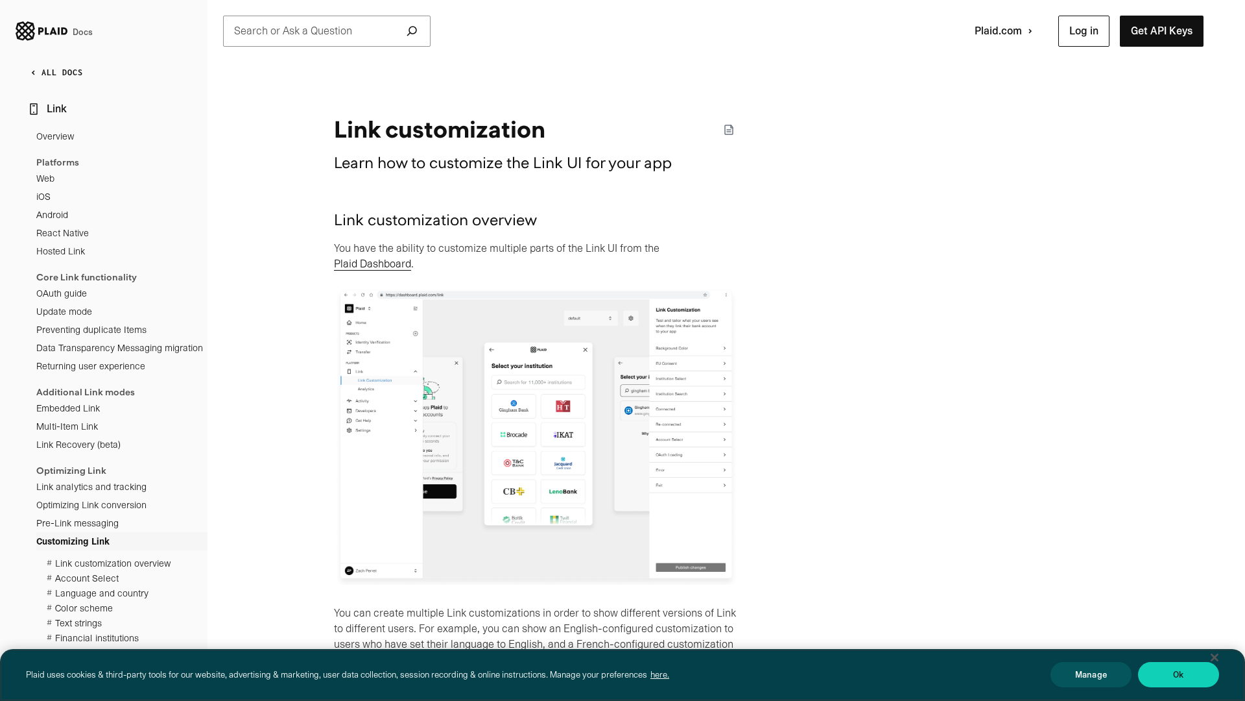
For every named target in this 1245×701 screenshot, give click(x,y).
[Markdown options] (729, 130)
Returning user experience (90, 366)
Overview (55, 136)
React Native (62, 233)
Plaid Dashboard (372, 264)
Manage (1091, 675)
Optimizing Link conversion (91, 505)
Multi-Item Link (67, 426)
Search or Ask (293, 31)
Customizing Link (73, 541)
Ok (1178, 675)
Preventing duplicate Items (91, 330)
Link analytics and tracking (91, 487)
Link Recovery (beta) (78, 444)
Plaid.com (998, 31)
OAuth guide (61, 293)
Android (52, 215)
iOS (43, 196)
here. (659, 675)
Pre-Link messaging (77, 523)
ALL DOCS (62, 72)
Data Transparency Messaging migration (119, 348)
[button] (1083, 31)
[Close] (1214, 657)
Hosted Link (60, 251)
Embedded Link (68, 408)
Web (45, 178)
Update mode (64, 311)
